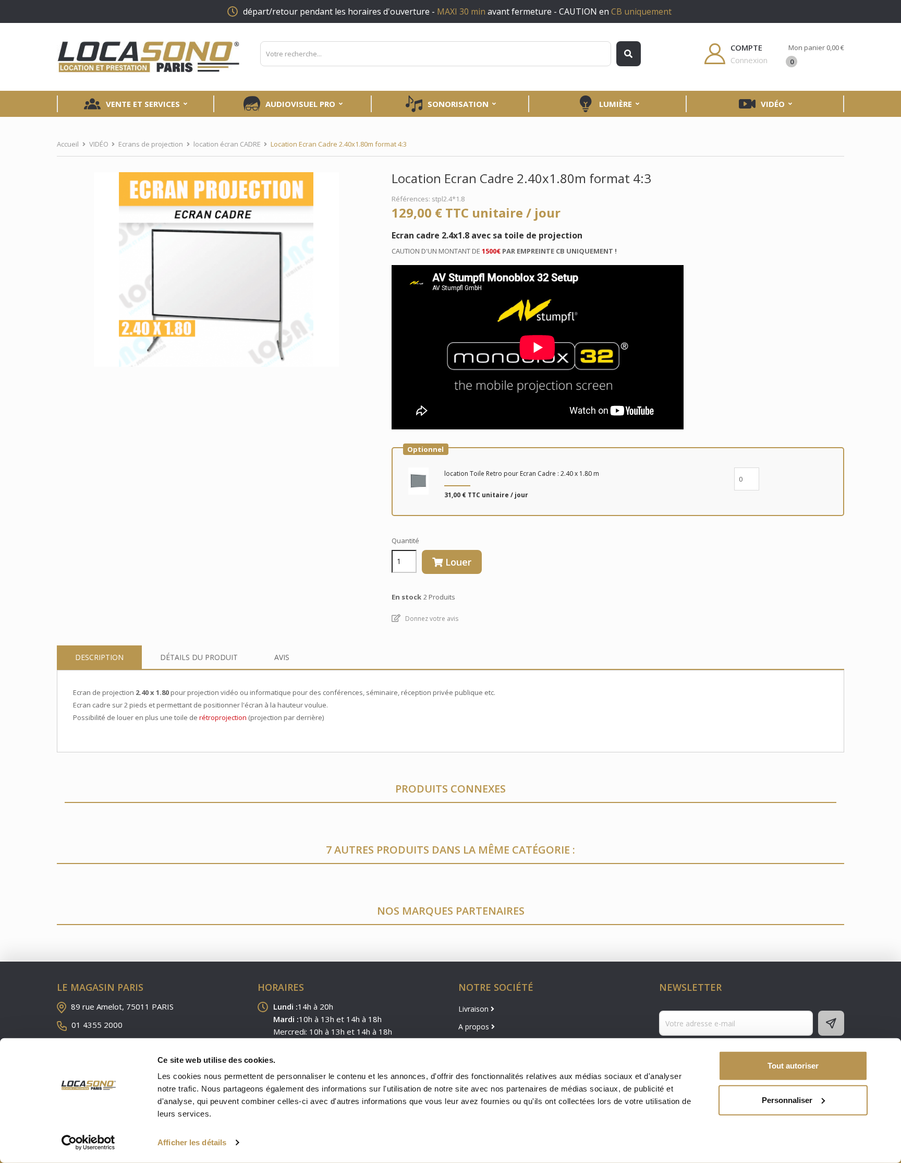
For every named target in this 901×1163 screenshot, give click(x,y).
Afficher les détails (191, 1142)
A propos (474, 1027)
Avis (281, 657)
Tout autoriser (793, 1065)
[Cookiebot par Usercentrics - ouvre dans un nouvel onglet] (88, 1142)
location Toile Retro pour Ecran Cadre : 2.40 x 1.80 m (521, 473)
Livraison (474, 1009)
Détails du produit (199, 657)
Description (99, 657)
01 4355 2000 (97, 1025)
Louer (457, 562)
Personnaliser (787, 1099)
